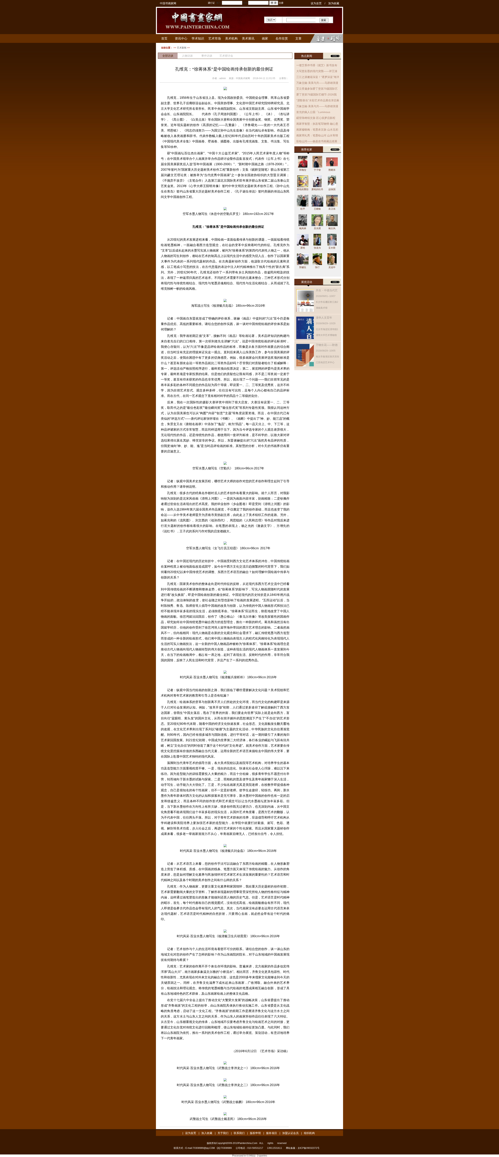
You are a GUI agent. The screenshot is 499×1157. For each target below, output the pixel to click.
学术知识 (198, 38)
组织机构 (309, 1133)
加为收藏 (333, 3)
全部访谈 (167, 55)
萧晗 (302, 247)
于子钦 (317, 170)
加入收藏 (206, 1133)
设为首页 (316, 3)
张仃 (317, 267)
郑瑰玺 (302, 170)
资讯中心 (181, 38)
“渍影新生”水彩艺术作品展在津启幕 (317, 100)
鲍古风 (331, 228)
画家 (265, 38)
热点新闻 (306, 55)
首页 (164, 38)
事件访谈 (206, 55)
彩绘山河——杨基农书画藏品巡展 (316, 141)
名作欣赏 (281, 38)
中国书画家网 (168, 3)
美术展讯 (248, 38)
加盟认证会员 (290, 1133)
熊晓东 (331, 170)
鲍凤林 (302, 228)
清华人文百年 (324, 317)
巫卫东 (331, 209)
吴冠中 (331, 267)
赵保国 (331, 189)
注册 (281, 3)
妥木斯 (331, 247)
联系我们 (239, 1133)
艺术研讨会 (226, 55)
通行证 (211, 3)
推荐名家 (306, 149)
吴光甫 (317, 228)
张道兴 (317, 247)
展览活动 (306, 282)
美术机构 (231, 38)
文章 (298, 38)
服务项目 (271, 1133)
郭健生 (302, 267)
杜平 (302, 209)
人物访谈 (187, 55)
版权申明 (255, 1133)
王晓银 (317, 209)
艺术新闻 (181, 47)
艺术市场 (214, 38)
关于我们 (223, 1133)
